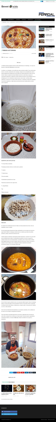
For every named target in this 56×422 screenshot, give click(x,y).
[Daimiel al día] (9, 6)
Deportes (24, 19)
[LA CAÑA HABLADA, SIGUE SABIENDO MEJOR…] (6, 388)
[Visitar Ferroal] (47, 16)
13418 (51, 41)
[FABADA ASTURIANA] (18, 37)
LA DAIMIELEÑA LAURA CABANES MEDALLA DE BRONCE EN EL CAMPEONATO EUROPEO (24, 1)
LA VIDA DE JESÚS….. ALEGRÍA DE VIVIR (49, 35)
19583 (51, 31)
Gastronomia (37, 19)
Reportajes (30, 19)
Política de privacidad (51, 419)
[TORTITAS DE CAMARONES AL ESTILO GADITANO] (30, 388)
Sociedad (18, 19)
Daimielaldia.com (5, 53)
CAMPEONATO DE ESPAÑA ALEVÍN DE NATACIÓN (48, 29)
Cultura (4, 19)
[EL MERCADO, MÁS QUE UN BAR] (18, 388)
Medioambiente (11, 19)
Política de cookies (44, 419)
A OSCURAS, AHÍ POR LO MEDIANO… (49, 61)
